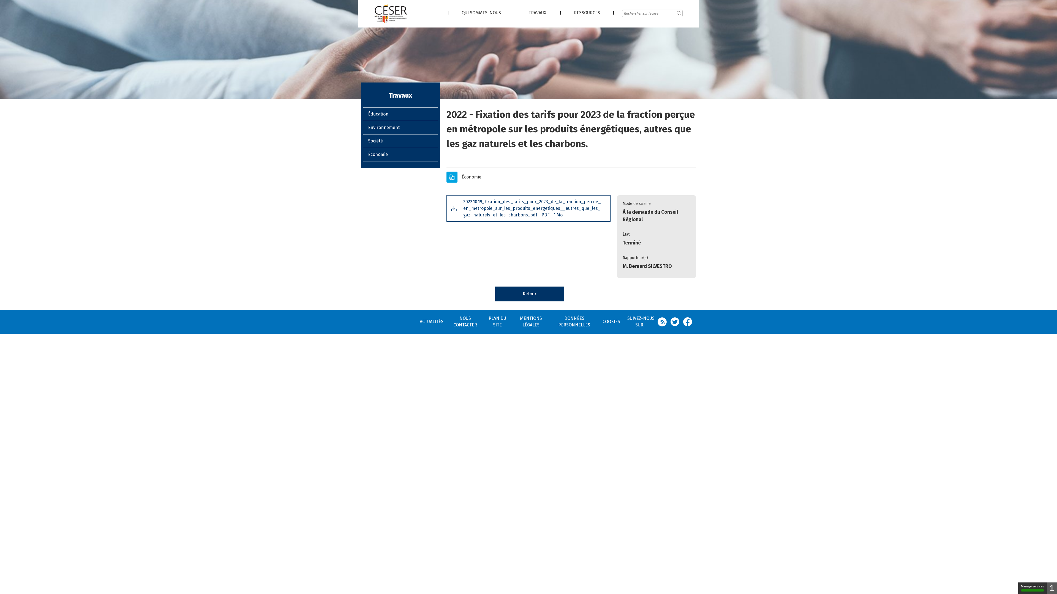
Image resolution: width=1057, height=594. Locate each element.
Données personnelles (574, 322)
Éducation (378, 114)
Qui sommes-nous (481, 12)
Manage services (1032, 586)
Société (375, 141)
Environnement (384, 127)
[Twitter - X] (677, 321)
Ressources (587, 12)
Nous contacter (465, 322)
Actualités (431, 321)
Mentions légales (531, 322)
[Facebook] (689, 321)
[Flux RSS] (664, 321)
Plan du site (497, 322)
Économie (378, 154)
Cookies (611, 321)
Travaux (537, 12)
